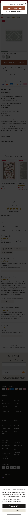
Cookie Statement (16, 501)
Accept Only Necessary (14, 513)
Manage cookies (14, 510)
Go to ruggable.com (14, 8)
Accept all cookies (14, 505)
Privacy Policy (6, 501)
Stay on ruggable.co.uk (14, 11)
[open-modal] (25, 3)
